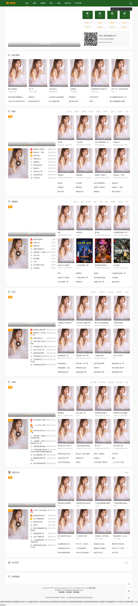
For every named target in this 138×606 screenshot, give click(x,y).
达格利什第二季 (99, 282)
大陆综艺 (93, 292)
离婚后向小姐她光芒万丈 (102, 548)
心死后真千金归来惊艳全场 (58, 97)
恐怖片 (88, 27)
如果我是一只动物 (38, 252)
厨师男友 (79, 232)
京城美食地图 (118, 323)
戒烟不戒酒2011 (37, 249)
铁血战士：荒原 (37, 152)
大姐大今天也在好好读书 (16, 101)
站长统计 (3, 605)
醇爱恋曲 (79, 175)
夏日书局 (35, 155)
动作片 (88, 23)
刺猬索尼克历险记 (101, 413)
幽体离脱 (61, 413)
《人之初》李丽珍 (130, 602)
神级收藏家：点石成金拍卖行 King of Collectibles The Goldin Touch (67, 368)
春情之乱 (26, 602)
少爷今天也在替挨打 (82, 552)
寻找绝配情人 (62, 363)
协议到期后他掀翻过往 (15, 97)
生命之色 (35, 255)
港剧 (82, 202)
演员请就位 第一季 (38, 356)
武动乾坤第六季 (63, 458)
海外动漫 (119, 382)
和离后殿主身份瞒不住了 (66, 503)
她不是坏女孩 (73, 101)
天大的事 (79, 142)
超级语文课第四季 (38, 330)
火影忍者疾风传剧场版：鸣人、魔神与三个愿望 (92, 446)
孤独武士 (35, 168)
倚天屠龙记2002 (37, 265)
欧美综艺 (119, 292)
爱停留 (97, 232)
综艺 (51, 3)
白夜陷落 (73, 89)
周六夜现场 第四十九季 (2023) (121, 368)
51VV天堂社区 (109, 602)
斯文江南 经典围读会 (102, 323)
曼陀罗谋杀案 (36, 239)
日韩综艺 (102, 292)
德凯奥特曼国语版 (38, 446)
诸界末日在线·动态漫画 (65, 454)
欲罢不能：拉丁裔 (82, 363)
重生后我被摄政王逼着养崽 (119, 101)
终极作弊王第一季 (118, 363)
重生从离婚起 (12, 89)
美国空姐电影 (119, 602)
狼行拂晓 (35, 258)
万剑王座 (115, 454)
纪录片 (113, 111)
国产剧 (124, 27)
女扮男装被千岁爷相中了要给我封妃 (103, 89)
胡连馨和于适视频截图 (96, 602)
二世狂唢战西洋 (81, 548)
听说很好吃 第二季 (38, 346)
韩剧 (95, 202)
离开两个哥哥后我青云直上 (121, 544)
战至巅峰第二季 (63, 355)
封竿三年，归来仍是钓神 (119, 89)
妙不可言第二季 (37, 350)
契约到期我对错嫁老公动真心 (67, 552)
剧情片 (100, 27)
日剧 (100, 202)
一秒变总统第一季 (82, 265)
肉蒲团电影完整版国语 (81, 602)
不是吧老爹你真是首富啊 (122, 503)
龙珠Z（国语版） (99, 454)
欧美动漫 (111, 382)
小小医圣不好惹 (81, 536)
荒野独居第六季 (99, 372)
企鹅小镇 (35, 242)
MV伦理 (78, 3)
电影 (34, 3)
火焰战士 (97, 458)
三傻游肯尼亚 (99, 355)
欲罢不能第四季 (99, 363)
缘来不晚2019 (37, 338)
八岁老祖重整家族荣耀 (102, 503)
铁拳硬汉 (35, 162)
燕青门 (91, 101)
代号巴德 (35, 178)
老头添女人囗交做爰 (16, 602)
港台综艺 (111, 292)
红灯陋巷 (117, 265)
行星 (33, 262)
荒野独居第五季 (63, 372)
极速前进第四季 (37, 353)
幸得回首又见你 (99, 544)
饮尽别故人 (53, 89)
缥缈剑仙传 (79, 458)
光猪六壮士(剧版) (63, 265)
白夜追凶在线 (34, 602)
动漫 (58, 3)
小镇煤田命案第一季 (120, 232)
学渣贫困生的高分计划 (65, 548)
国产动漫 (93, 382)
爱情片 (112, 23)
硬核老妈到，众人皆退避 (122, 536)
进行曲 (60, 142)
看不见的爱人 (36, 165)
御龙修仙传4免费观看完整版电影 (62, 602)
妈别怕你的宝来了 (34, 101)
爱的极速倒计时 (37, 533)
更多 (126, 111)
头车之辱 (115, 552)
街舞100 (96, 368)
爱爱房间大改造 (81, 368)
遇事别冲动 (36, 159)
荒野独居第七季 (117, 372)
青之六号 (98, 446)
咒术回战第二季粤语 (100, 462)
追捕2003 (79, 282)
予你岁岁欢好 (93, 97)
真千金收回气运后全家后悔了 (67, 536)
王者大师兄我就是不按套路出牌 (67, 462)
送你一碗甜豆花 (37, 537)
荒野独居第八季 (81, 372)
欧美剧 (113, 202)
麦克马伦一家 (36, 171)
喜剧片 (100, 23)
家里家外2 (72, 97)
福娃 (113, 458)
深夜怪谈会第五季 (38, 365)
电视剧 (42, 3)
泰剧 (106, 202)
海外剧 (120, 202)
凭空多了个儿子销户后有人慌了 (121, 548)
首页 (27, 3)
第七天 (31, 89)
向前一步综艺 (118, 355)
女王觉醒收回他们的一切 (118, 97)
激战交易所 (115, 282)
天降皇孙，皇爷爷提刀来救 (104, 536)
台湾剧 (88, 202)
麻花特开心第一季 (82, 355)
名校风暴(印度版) (101, 265)
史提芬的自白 (36, 175)
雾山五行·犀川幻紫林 (83, 454)
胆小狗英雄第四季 (38, 463)
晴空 (59, 232)
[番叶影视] (92, 588)
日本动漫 (102, 382)
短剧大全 (68, 3)
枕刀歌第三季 (118, 446)
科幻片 (124, 23)
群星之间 (35, 246)
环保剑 (78, 462)
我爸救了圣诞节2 (38, 149)
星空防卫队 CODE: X (65, 446)
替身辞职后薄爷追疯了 (83, 503)
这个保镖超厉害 (54, 101)
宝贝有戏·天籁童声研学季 (84, 323)
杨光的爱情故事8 (45, 602)
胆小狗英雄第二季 (38, 455)
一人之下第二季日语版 (119, 462)
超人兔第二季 (80, 413)
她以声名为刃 (98, 552)
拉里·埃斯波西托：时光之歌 (104, 142)
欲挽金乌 (117, 142)
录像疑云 (61, 175)
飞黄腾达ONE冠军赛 (64, 323)
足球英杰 (35, 268)
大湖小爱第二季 (63, 282)
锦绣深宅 (31, 97)
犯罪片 (112, 27)
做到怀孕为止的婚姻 (120, 413)
